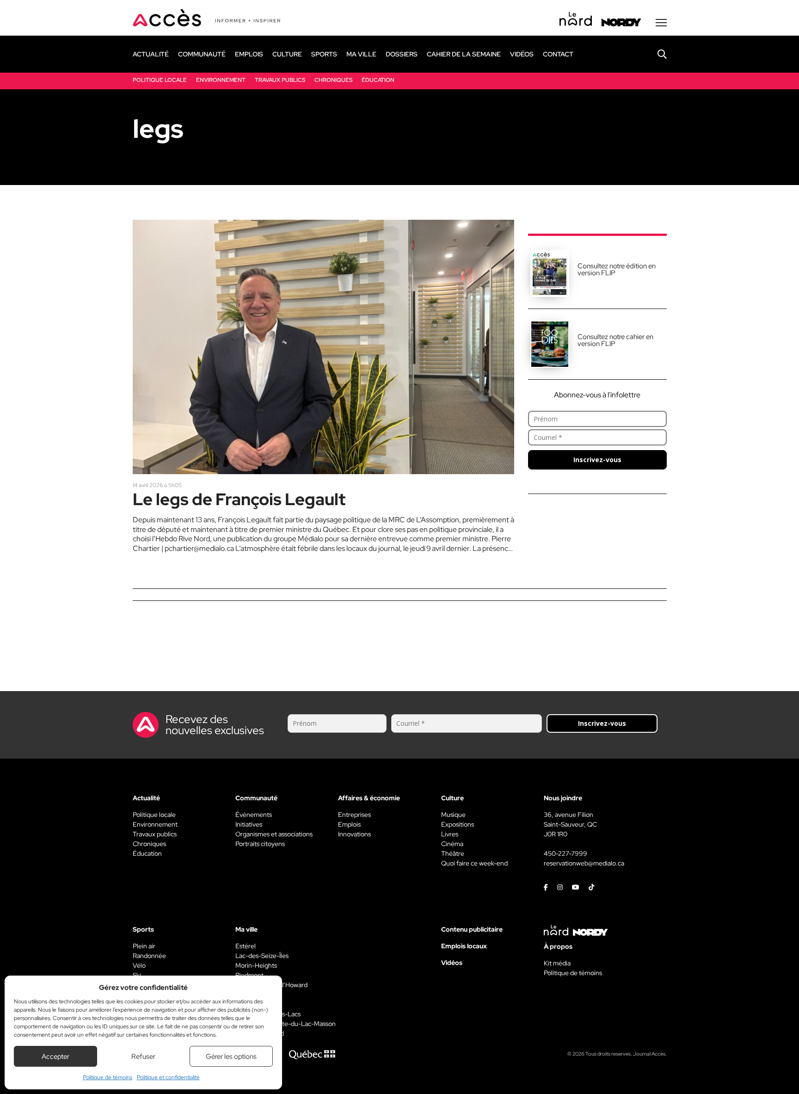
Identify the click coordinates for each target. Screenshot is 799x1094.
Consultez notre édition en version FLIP (617, 269)
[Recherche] (655, 54)
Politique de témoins (107, 1077)
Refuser (143, 1056)
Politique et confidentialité (168, 1077)
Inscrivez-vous (597, 459)
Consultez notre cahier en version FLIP (615, 340)
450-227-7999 (565, 853)
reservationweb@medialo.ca (584, 863)
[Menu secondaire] (661, 22)
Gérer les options (231, 1056)
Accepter (55, 1056)
